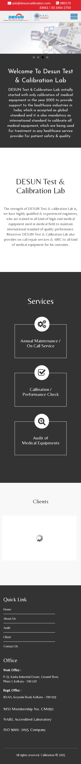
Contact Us (10, 646)
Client (7, 637)
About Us (9, 618)
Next (75, 34)
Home (7, 609)
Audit (6, 628)
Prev (5, 34)
